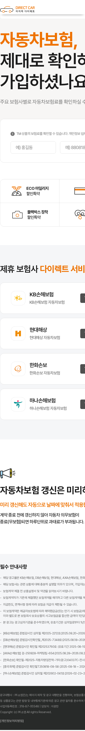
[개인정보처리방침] (12, 721)
